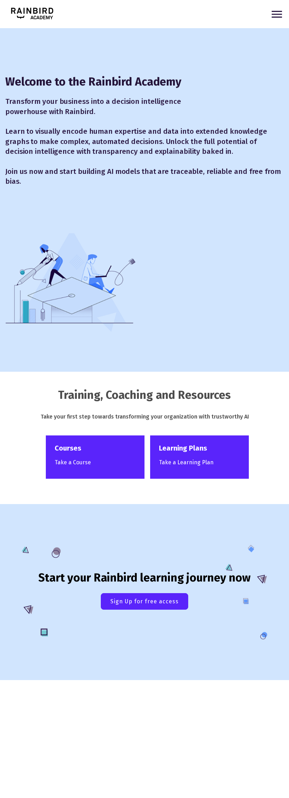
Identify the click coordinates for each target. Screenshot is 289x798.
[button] (32, 14)
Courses (68, 448)
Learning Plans (183, 448)
